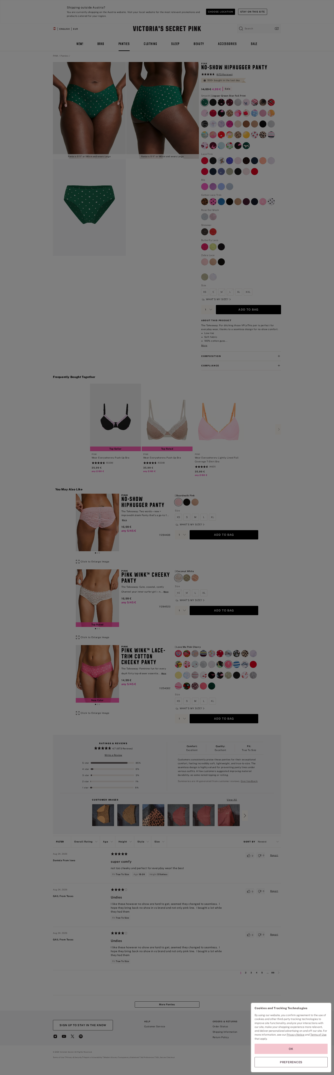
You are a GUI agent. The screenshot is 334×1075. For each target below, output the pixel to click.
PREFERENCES (291, 1062)
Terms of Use (318, 1034)
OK (291, 1048)
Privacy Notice (295, 1034)
